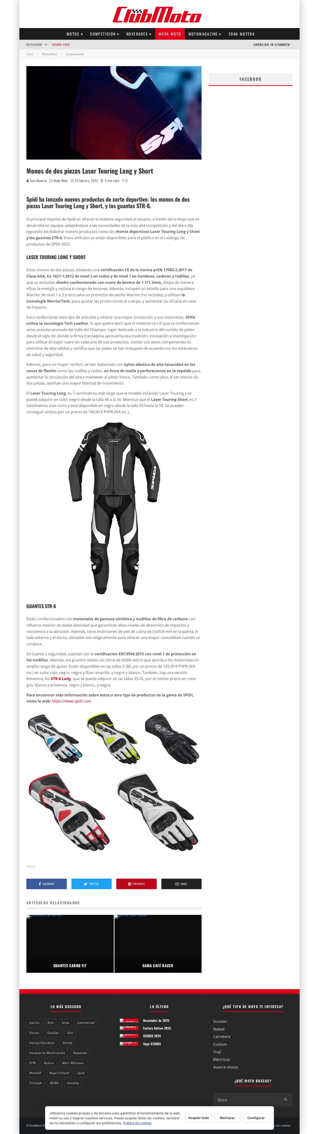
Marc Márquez (73, 1063)
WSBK (54, 1083)
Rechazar (227, 1118)
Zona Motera (242, 34)
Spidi (31, 866)
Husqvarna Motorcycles (47, 1053)
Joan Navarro (38, 180)
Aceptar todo (198, 1118)
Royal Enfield (59, 1073)
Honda (68, 1043)
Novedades (137, 34)
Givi (70, 1033)
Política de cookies (278, 1125)
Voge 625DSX (152, 1043)
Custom (220, 1044)
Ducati (34, 1033)
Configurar (256, 1118)
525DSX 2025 (61, 44)
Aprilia (34, 1023)
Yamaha (73, 1083)
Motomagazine (203, 34)
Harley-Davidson (42, 1043)
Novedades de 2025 (156, 1020)
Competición (103, 34)
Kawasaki (80, 1053)
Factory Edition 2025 (157, 1028)
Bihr (51, 1023)
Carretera (221, 1036)
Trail (217, 1052)
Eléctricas (221, 1059)
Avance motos (225, 1067)
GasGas (53, 1033)
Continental (86, 1023)
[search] (286, 1100)
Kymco (49, 1063)
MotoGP (35, 1073)
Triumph (35, 1083)
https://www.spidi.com (71, 701)
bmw (65, 1023)
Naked (218, 1029)
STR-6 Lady (61, 678)
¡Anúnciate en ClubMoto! (271, 44)
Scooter (220, 1021)
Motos (73, 34)
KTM (32, 1063)
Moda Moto (170, 34)
